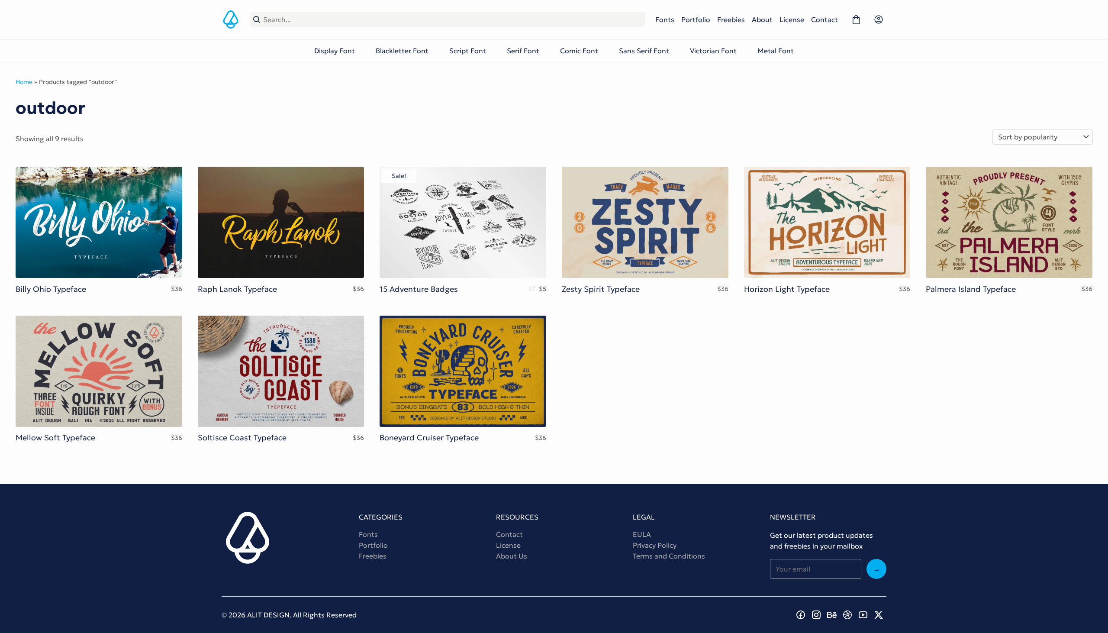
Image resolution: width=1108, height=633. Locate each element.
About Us (511, 556)
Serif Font (523, 50)
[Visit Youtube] (863, 615)
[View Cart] (856, 19)
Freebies (731, 19)
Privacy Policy (654, 545)
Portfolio (695, 19)
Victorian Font (713, 50)
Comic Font (579, 50)
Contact (824, 19)
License (791, 19)
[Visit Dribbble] (847, 615)
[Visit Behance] (832, 615)
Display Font (334, 50)
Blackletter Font (402, 50)
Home (24, 82)
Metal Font (775, 50)
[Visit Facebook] (800, 615)
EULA (642, 534)
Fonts (664, 19)
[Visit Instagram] (816, 615)
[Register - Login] (878, 19)
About (762, 19)
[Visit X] (878, 615)
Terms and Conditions (669, 556)
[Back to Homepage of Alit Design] (231, 19)
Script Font (467, 50)
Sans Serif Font (644, 50)
